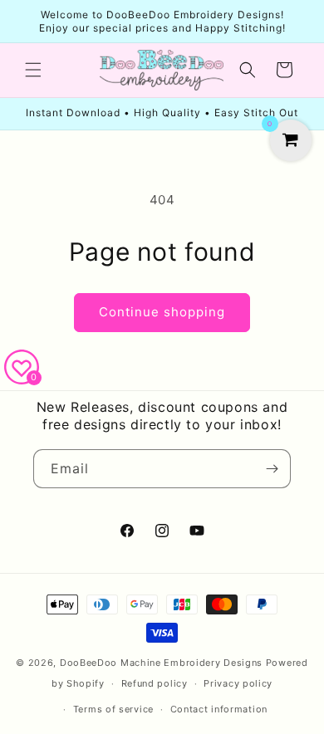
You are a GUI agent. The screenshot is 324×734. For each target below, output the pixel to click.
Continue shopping (162, 312)
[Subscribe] (271, 468)
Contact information (219, 709)
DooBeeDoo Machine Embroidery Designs (161, 662)
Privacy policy (238, 683)
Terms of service (113, 709)
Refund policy (154, 683)
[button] (33, 69)
